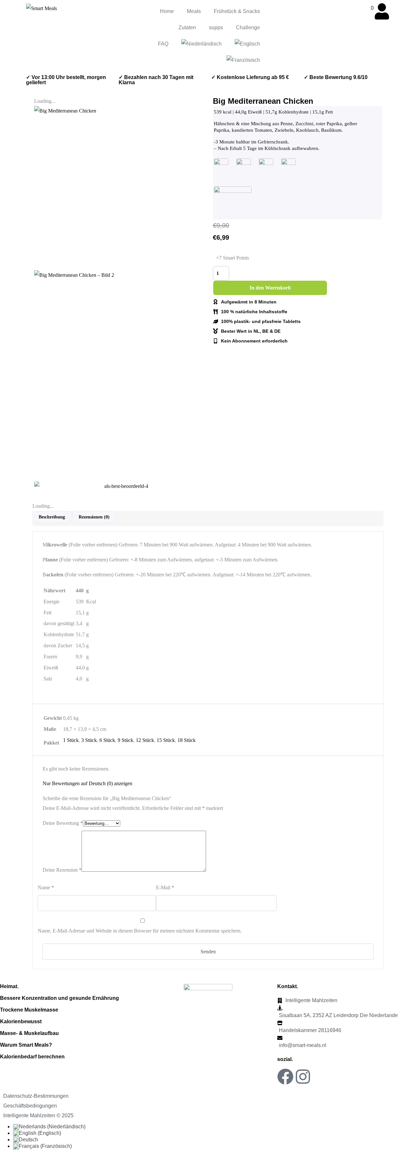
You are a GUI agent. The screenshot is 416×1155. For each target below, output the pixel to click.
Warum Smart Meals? (26, 1045)
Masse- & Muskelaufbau (29, 1033)
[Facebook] (285, 1076)
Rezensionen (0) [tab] (94, 517)
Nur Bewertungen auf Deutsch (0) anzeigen (87, 783)
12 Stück (145, 740)
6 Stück (107, 740)
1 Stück (71, 740)
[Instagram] (303, 1076)
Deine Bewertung (63, 823)
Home (167, 11)
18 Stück (186, 740)
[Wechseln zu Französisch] (243, 60)
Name (46, 887)
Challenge (248, 27)
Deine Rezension (62, 870)
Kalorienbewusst (21, 1021)
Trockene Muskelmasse (29, 1010)
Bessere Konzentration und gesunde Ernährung (59, 998)
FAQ (163, 44)
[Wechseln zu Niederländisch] (201, 44)
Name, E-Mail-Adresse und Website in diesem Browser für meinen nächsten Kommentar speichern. (140, 930)
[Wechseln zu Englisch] (247, 44)
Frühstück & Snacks (237, 11)
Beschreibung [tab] (52, 517)
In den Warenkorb (270, 287)
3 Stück (89, 740)
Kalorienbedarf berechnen (32, 1056)
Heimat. (9, 986)
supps (216, 27)
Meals (194, 11)
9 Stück (125, 740)
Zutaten (187, 27)
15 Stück (166, 740)
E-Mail (165, 887)
